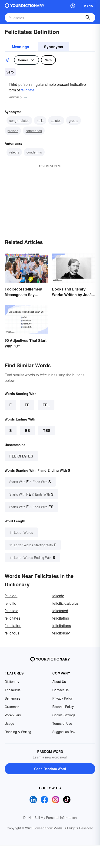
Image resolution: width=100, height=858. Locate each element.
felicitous (12, 633)
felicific (10, 603)
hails (40, 120)
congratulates (19, 120)
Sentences (12, 698)
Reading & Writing (18, 731)
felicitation (13, 625)
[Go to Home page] (24, 5)
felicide (58, 595)
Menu (88, 5)
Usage (9, 723)
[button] (73, 5)
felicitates (21, 456)
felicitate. (28, 90)
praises (12, 130)
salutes (56, 120)
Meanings (20, 46)
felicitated (60, 610)
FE (27, 404)
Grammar (12, 706)
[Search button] (88, 17)
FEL (46, 404)
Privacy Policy (62, 698)
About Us (59, 681)
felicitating (60, 618)
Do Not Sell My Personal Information (50, 817)
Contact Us (60, 690)
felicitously (61, 633)
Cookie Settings (63, 715)
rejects (14, 152)
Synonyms (53, 46)
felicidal (11, 595)
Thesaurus (12, 690)
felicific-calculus (65, 603)
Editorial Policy (63, 706)
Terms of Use (62, 723)
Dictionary (12, 681)
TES (46, 430)
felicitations (61, 625)
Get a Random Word (50, 768)
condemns (34, 152)
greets (73, 120)
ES (27, 430)
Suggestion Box (63, 731)
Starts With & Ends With (30, 481)
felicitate (11, 610)
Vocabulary (13, 715)
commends (34, 130)
